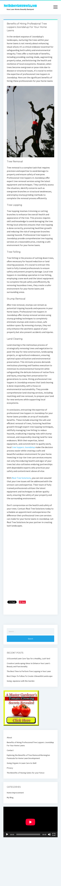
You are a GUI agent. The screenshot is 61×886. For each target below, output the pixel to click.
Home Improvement (15, 792)
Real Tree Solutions (21, 477)
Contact (10, 750)
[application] (30, 822)
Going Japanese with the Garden (20, 681)
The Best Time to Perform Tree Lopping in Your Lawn (29, 671)
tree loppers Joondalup (23, 447)
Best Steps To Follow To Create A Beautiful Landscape (29, 676)
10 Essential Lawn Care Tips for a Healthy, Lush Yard (28, 658)
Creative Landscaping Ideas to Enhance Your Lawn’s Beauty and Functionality (28, 665)
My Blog (10, 797)
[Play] (7, 834)
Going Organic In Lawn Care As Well (21, 763)
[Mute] (49, 834)
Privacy (10, 768)
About (9, 737)
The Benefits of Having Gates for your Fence (25, 772)
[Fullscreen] (53, 834)
